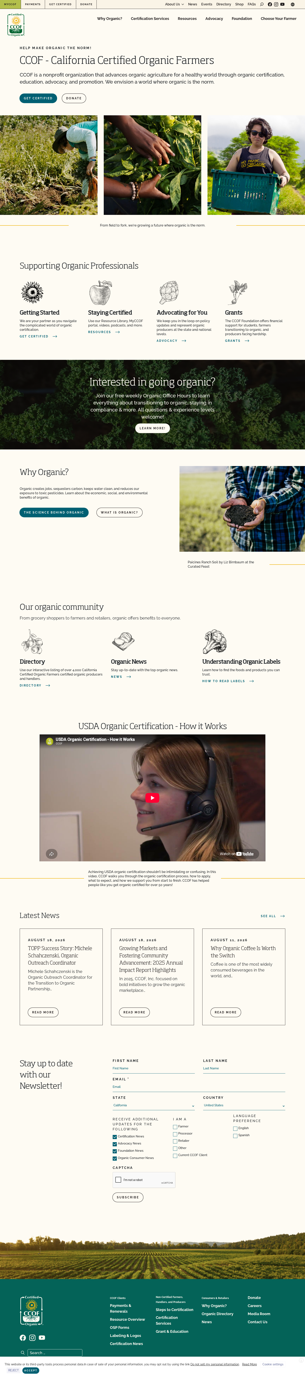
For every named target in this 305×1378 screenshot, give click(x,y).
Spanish (244, 1135)
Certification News (131, 1136)
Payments (33, 4)
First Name (126, 1061)
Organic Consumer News (136, 1158)
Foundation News (130, 1151)
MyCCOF (10, 4)
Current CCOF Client (192, 1155)
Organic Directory (217, 1314)
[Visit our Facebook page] (270, 4)
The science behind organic (54, 512)
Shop (239, 4)
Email (119, 1079)
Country (213, 1098)
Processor (185, 1133)
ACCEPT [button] (30, 1370)
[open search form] (262, 4)
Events (206, 4)
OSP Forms (119, 1327)
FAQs (252, 4)
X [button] (301, 1360)
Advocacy (214, 18)
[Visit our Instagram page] (276, 4)
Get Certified (60, 4)
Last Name (215, 1061)
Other (182, 1148)
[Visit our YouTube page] (282, 4)
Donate (86, 4)
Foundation (242, 18)
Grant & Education (172, 1331)
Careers (255, 1306)
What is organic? (119, 512)
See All (268, 916)
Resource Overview (127, 1319)
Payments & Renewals (120, 1308)
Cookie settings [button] (272, 1364)
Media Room (259, 1314)
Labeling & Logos (125, 1335)
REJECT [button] (13, 1370)
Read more (43, 1012)
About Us (172, 4)
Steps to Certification (174, 1309)
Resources (187, 18)
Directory (223, 4)
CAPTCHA (123, 1168)
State (119, 1098)
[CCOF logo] (16, 21)
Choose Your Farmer (278, 18)
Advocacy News (129, 1143)
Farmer (183, 1126)
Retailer (183, 1141)
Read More (249, 1364)
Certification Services (150, 18)
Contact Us (257, 1322)
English (243, 1128)
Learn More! (153, 428)
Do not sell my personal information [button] (214, 1364)
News (192, 4)
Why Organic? (109, 18)
